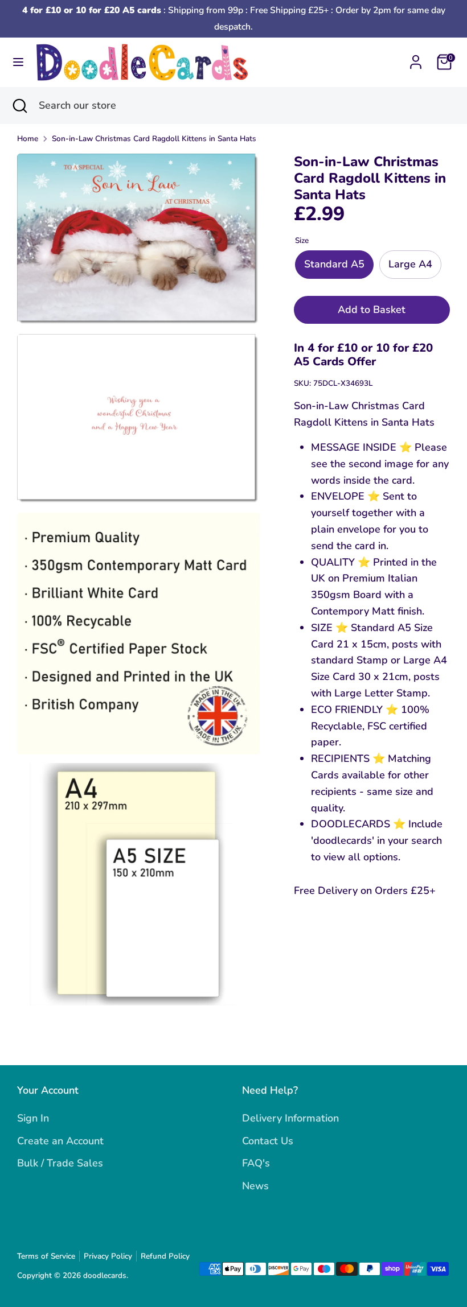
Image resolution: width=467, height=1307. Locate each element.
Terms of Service (46, 1256)
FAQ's (256, 1163)
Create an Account (60, 1141)
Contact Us (267, 1141)
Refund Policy (165, 1256)
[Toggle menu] (18, 62)
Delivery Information (290, 1118)
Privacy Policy (108, 1256)
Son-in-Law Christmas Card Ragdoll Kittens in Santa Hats (154, 138)
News (255, 1186)
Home (27, 138)
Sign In (33, 1118)
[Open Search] (19, 105)
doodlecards (104, 1275)
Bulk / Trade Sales (60, 1163)
